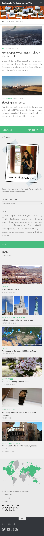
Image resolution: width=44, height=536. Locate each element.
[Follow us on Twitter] (29, 129)
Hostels (23, 222)
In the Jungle (32, 222)
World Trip (10, 410)
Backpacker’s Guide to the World (16, 491)
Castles (13, 219)
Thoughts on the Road (18, 232)
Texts (9, 232)
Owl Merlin (34, 225)
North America (14, 443)
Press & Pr (7, 502)
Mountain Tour (7, 226)
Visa (41, 232)
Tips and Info (7, 99)
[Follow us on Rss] (40, 129)
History (17, 222)
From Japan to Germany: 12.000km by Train (19, 351)
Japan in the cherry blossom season (16, 382)
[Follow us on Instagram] (37, 129)
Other (4, 348)
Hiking (10, 222)
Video (36, 231)
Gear (33, 219)
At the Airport (9, 215)
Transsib (28, 232)
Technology (5, 232)
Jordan (5, 286)
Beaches (20, 215)
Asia (3, 379)
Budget (26, 215)
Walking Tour (5, 235)
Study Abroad (38, 229)
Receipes (30, 228)
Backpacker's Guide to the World (17, 3)
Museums (19, 225)
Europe (22, 317)
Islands (40, 222)
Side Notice (8, 495)
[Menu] (41, 3)
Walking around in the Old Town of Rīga (17, 320)
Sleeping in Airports (13, 102)
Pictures (9, 379)
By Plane (34, 215)
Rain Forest (22, 229)
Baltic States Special (10, 317)
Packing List (7, 228)
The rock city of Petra (10, 289)
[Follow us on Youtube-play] (33, 129)
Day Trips (28, 219)
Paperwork (16, 229)
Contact (7, 498)
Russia (4, 49)
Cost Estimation (21, 219)
